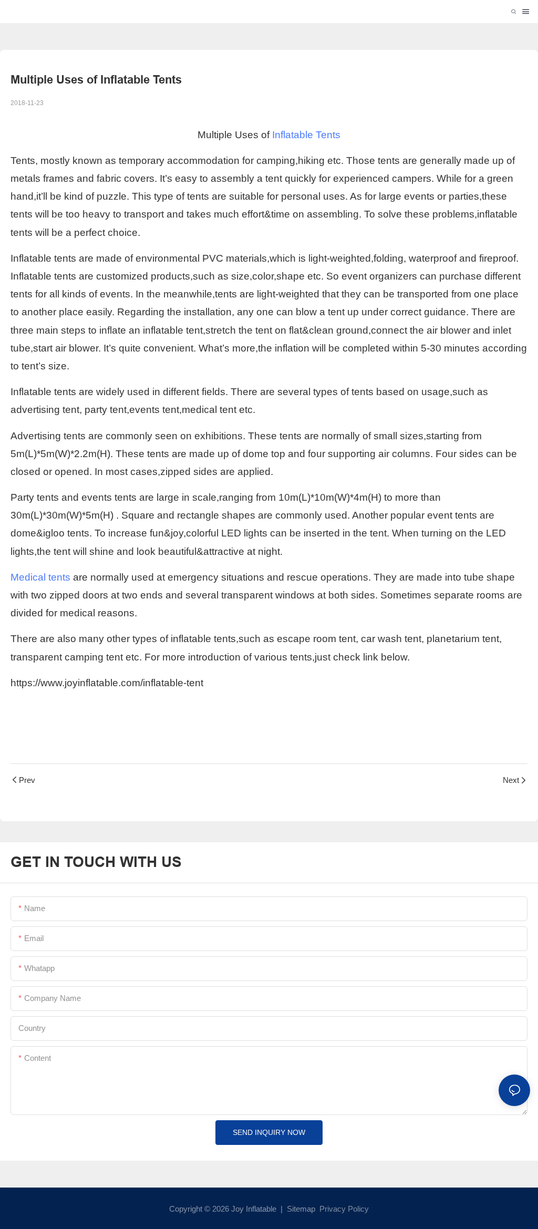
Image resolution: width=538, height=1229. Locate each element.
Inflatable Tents (306, 134)
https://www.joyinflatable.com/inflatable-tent (107, 682)
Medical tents (40, 577)
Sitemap (300, 1208)
